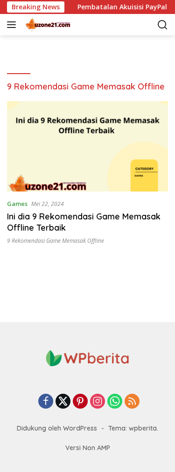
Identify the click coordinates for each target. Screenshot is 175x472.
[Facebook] (45, 402)
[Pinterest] (80, 402)
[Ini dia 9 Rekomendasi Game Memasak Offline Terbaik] (87, 146)
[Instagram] (97, 402)
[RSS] (132, 402)
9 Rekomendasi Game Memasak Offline (55, 241)
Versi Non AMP (87, 448)
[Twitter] (63, 402)
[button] (13, 25)
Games (17, 203)
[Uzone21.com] (70, 25)
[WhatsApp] (114, 402)
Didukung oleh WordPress (57, 428)
